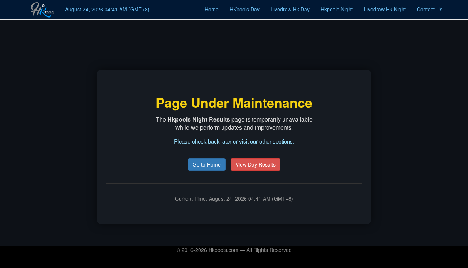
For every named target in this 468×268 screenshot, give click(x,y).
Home (212, 9)
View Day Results (255, 164)
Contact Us (429, 9)
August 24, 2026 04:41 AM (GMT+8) (107, 9)
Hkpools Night (337, 9)
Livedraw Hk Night (385, 9)
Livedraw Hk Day (290, 9)
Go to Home (207, 164)
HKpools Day (245, 9)
